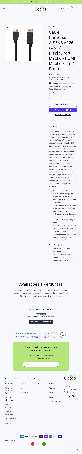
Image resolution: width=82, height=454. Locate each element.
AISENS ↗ (53, 27)
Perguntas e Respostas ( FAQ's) (9, 390)
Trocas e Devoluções (9, 413)
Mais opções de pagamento (63, 114)
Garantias (8, 423)
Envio (63, 77)
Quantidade (52, 93)
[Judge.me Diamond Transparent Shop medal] (46, 335)
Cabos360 (13, 440)
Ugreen (51, 397)
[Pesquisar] (70, 8)
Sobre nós (23, 383)
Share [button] (53, 120)
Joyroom (52, 383)
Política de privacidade (9, 399)
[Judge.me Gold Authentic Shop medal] (54, 335)
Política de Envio (10, 419)
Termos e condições (8, 406)
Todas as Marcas (54, 401)
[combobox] (66, 8)
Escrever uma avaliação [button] (41, 321)
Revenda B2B (9, 383)
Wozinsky (52, 388)
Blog (21, 388)
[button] (4, 8)
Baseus (51, 392)
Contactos (37, 383)
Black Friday (24, 392)
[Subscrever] (56, 364)
